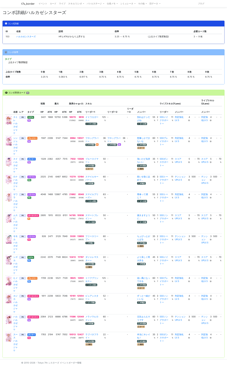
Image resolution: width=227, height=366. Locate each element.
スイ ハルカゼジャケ (16, 165)
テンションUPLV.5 (204, 179)
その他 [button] (141, 3)
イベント (43, 3)
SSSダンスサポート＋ (164, 162)
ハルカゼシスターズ (26, 36)
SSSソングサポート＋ (164, 218)
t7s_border (28, 3)
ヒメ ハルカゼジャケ (16, 284)
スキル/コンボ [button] (75, 3)
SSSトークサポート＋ (164, 179)
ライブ (62, 3)
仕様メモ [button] (111, 3)
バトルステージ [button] (95, 3)
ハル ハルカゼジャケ (16, 323)
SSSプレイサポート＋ (164, 141)
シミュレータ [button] (127, 3)
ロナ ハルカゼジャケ (16, 183)
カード (53, 3)
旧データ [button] (154, 3)
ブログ (201, 3)
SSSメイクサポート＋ (164, 120)
